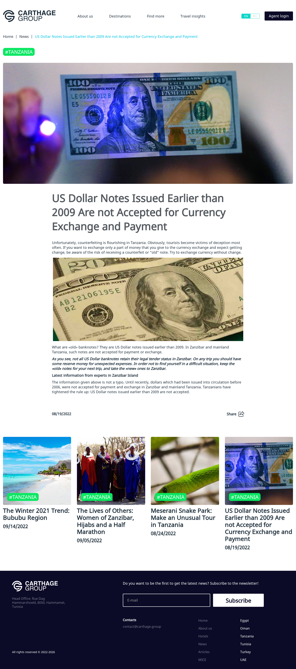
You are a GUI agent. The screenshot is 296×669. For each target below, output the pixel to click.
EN (246, 16)
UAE (243, 660)
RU (255, 16)
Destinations (120, 16)
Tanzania (247, 636)
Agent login (279, 15)
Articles (204, 652)
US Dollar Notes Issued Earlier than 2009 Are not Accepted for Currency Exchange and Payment (258, 524)
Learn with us (183, 27)
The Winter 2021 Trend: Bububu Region (36, 514)
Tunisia (245, 644)
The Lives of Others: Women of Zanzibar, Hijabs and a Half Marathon (105, 521)
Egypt (107, 27)
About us (85, 16)
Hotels (148, 27)
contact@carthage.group (142, 626)
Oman (245, 628)
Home (203, 620)
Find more (155, 16)
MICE (202, 660)
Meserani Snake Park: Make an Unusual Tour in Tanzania (183, 517)
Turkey (245, 652)
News (202, 644)
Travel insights (192, 16)
